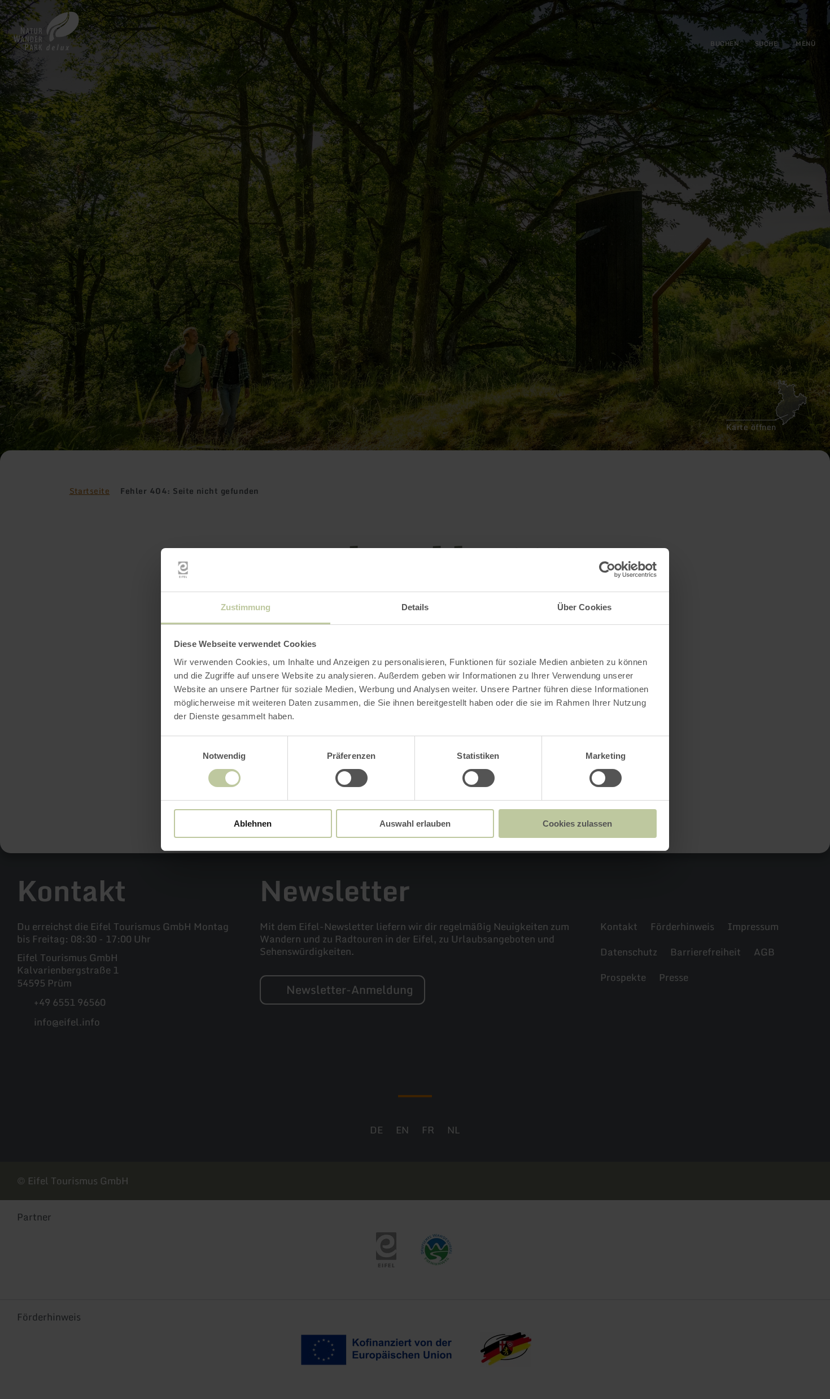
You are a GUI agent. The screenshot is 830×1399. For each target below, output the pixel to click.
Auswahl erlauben (415, 823)
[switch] (351, 778)
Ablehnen (253, 823)
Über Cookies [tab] (584, 607)
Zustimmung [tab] (246, 607)
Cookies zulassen (577, 823)
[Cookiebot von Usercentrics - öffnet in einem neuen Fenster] (607, 569)
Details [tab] (415, 607)
